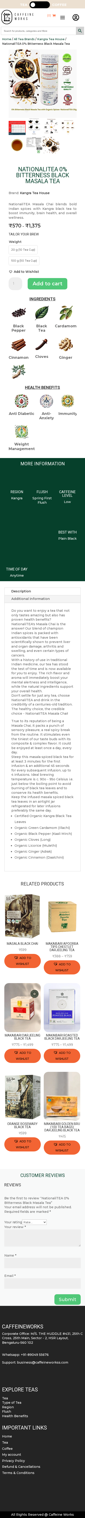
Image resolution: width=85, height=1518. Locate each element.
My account (11, 1455)
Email (10, 1276)
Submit (67, 1299)
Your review (15, 1227)
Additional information (30, 599)
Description (21, 591)
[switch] (39, 4)
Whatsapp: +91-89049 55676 (25, 1355)
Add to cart (47, 284)
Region (8, 1407)
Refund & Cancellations (21, 1467)
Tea (5, 1398)
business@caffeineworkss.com (42, 1362)
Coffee (7, 1449)
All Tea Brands (24, 39)
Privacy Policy (13, 1461)
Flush (6, 1411)
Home (6, 39)
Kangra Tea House (51, 39)
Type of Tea (11, 1403)
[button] (24, 272)
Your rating (13, 1222)
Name (10, 1255)
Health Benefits (15, 1416)
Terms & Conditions (18, 1473)
